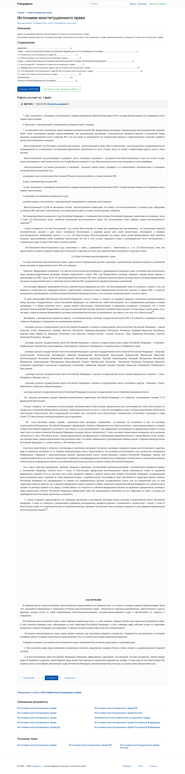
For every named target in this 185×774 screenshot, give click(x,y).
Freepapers (36, 766)
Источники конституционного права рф (38, 727)
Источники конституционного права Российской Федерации (127, 722)
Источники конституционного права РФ (116, 708)
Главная (20, 13)
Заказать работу (158, 3)
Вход (132, 3)
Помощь (142, 3)
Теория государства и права (39, 13)
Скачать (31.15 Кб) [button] (28, 89)
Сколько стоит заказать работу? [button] (61, 89)
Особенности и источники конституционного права (122, 717)
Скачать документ (58, 104)
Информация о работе (49, 692)
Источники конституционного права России (118, 712)
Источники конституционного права (36, 708)
